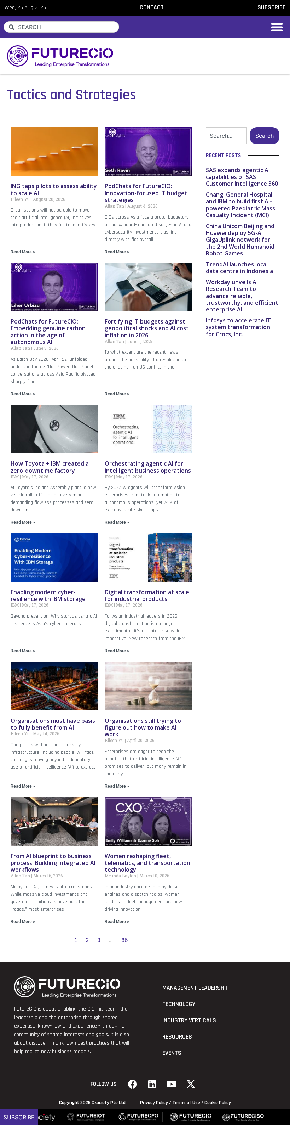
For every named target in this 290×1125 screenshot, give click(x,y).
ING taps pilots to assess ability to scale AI (54, 189)
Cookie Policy (217, 1102)
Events (171, 1053)
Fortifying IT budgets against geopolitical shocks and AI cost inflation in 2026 (147, 328)
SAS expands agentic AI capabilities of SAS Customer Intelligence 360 (242, 176)
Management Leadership (195, 988)
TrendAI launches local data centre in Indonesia (239, 267)
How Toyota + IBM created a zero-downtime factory (50, 467)
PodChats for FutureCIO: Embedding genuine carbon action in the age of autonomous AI (48, 331)
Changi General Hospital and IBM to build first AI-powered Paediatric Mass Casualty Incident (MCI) (240, 205)
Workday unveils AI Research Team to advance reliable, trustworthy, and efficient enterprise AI (242, 295)
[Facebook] (132, 1084)
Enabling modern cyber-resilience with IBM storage (48, 595)
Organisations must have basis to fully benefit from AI (53, 724)
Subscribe (19, 1117)
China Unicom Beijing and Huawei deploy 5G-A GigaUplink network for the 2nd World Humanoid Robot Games (240, 239)
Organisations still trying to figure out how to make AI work (143, 727)
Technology (178, 1004)
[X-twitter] (191, 1084)
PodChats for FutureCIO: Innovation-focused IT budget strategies (146, 192)
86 (124, 940)
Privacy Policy (154, 1102)
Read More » (23, 251)
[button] (276, 26)
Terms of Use (186, 1102)
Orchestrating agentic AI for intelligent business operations (148, 467)
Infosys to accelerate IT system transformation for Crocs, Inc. (238, 327)
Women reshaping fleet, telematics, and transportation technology (147, 862)
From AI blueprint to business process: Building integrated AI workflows (53, 862)
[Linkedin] (152, 1084)
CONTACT (152, 7)
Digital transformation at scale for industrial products (147, 595)
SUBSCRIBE (271, 7)
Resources (177, 1037)
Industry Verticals (189, 1020)
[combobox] (61, 27)
